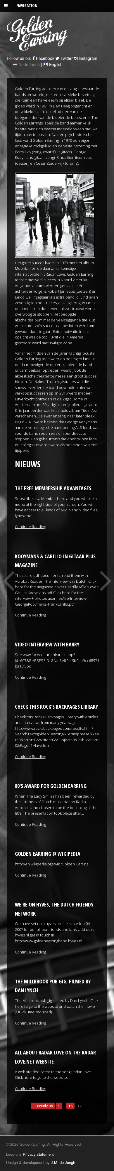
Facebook (44, 58)
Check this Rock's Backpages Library (56, 706)
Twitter (66, 58)
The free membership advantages (53, 488)
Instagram (87, 58)
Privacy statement (38, 1154)
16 (70, 1105)
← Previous (43, 1105)
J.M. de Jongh (63, 1162)
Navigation (26, 5)
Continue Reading (30, 526)
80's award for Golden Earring (51, 785)
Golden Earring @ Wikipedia (47, 853)
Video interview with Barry (47, 644)
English (56, 64)
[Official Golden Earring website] (38, 48)
